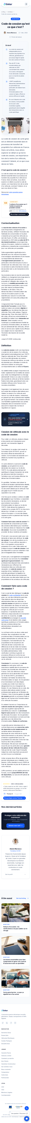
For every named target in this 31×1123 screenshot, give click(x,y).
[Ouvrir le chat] (26, 1118)
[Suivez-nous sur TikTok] (2, 1022)
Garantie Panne (6, 1053)
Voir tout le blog (21, 898)
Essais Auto (4, 1035)
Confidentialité (5, 1095)
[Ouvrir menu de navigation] (26, 4)
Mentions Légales (6, 1092)
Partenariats (5, 1077)
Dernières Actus (6, 1032)
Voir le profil (9, 874)
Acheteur (10, 12)
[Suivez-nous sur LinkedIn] (7, 1022)
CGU (2, 1089)
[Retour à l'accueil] (8, 4)
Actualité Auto (5, 1043)
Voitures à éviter (6, 1055)
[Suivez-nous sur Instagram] (15, 1022)
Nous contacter (6, 1069)
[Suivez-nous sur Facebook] (11, 1022)
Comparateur (5, 1072)
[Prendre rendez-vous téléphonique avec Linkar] (27, 1108)
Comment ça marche (7, 1058)
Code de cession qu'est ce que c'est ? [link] (9, 14)
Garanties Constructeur (8, 1064)
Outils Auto (4, 1075)
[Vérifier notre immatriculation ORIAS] (10, 1107)
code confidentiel (15, 595)
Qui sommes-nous (6, 1066)
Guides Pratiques (6, 1041)
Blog (4, 12)
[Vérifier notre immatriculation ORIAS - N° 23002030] (19, 1107)
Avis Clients (4, 1061)
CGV (2, 1087)
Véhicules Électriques (7, 1038)
